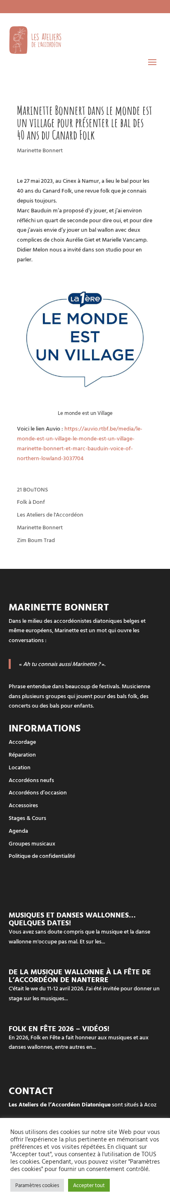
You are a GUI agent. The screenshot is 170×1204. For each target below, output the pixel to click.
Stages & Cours (27, 817)
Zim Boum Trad (36, 540)
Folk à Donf (31, 501)
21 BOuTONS (32, 489)
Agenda (18, 830)
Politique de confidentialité (42, 855)
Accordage (22, 741)
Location (20, 767)
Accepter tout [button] (89, 1185)
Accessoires (23, 805)
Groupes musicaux (32, 843)
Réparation (22, 754)
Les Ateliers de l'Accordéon (50, 514)
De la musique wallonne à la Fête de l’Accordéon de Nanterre (80, 975)
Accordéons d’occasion (38, 792)
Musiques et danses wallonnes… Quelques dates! (72, 918)
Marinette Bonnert (40, 150)
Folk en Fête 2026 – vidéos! (59, 1028)
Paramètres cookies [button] (37, 1185)
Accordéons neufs (31, 779)
